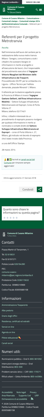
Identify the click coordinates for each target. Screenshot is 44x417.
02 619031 (10, 254)
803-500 (18, 366)
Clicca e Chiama (15, 12)
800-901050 (36, 359)
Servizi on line (8, 326)
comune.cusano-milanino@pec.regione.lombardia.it (17, 273)
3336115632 (23, 280)
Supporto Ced (25, 395)
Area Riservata (8, 395)
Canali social (7, 343)
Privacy (33, 392)
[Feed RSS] (32, 399)
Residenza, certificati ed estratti (16, 321)
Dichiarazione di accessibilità (14, 399)
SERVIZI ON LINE (33, 2)
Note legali (21, 392)
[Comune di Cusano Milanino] (4, 9)
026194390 (19, 264)
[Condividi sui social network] (39, 189)
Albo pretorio (7, 310)
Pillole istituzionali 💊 (11, 337)
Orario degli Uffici (9, 315)
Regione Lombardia (10, 2)
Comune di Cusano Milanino (15, 8)
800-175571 (35, 371)
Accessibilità (7, 392)
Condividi (28, 189)
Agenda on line (8, 332)
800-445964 (36, 376)
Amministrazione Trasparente (15, 305)
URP (37, 395)
